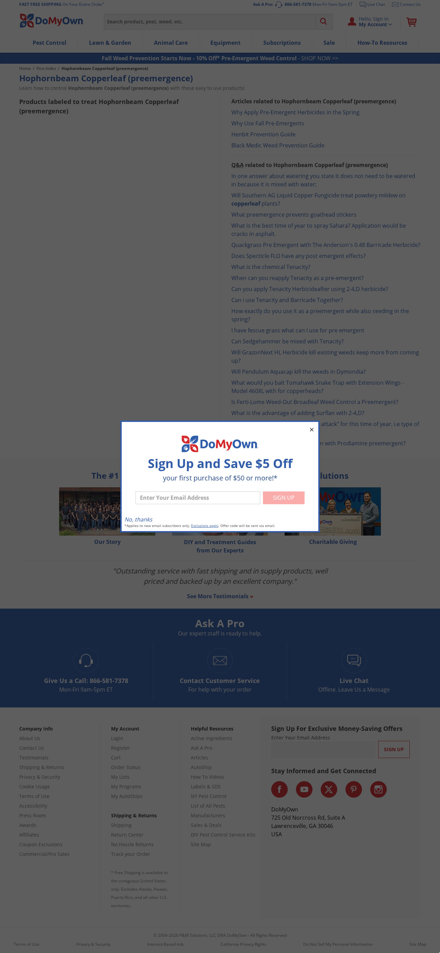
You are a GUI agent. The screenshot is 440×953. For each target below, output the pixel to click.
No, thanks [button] (138, 519)
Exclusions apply (204, 526)
